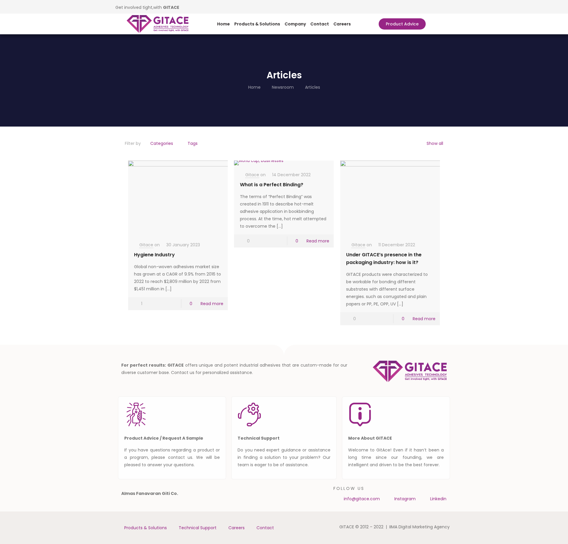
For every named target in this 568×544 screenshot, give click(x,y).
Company (295, 24)
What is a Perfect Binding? (271, 184)
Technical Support (198, 528)
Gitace (146, 245)
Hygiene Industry (154, 254)
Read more (212, 304)
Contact (319, 24)
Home (223, 24)
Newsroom (283, 87)
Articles (312, 87)
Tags (193, 143)
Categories (161, 143)
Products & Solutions (257, 24)
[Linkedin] (186, 6)
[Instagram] (195, 6)
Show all (435, 143)
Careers (342, 24)
